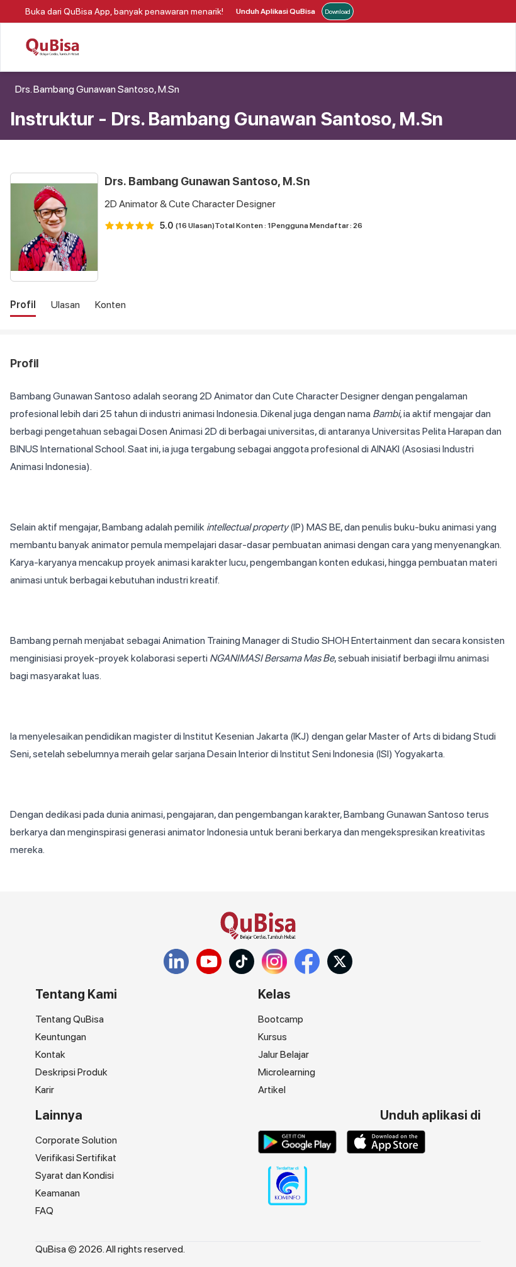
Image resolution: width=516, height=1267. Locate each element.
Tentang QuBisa (69, 1019)
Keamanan (57, 1193)
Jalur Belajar (283, 1054)
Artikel (272, 1090)
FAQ (44, 1211)
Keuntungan (60, 1037)
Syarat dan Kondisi (74, 1175)
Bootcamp (280, 1019)
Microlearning (286, 1072)
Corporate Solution (76, 1140)
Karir (44, 1090)
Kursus (272, 1037)
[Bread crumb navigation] (12, 89)
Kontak (50, 1054)
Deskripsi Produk (71, 1072)
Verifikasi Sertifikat (75, 1158)
